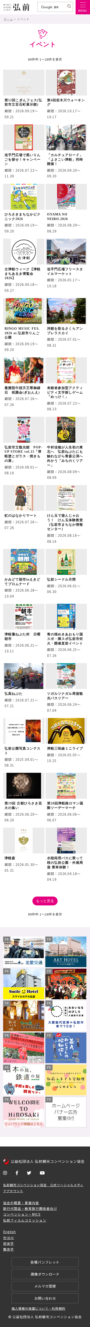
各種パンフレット (45, 1262)
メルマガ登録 (45, 1285)
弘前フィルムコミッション (24, 1220)
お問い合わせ (45, 1298)
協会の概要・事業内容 (21, 1202)
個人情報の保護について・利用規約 (38, 1308)
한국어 (8, 1237)
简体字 (8, 1243)
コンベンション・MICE (22, 1214)
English (9, 1231)
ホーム (8, 19)
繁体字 (8, 1249)
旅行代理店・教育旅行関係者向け (30, 1208)
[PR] (23, 965)
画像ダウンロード (45, 1273)
